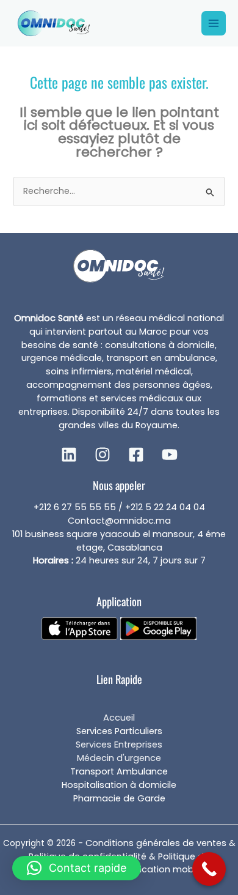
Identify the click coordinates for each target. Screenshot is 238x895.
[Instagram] (102, 454)
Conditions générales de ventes (155, 843)
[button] (76, 868)
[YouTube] (170, 454)
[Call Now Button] (209, 869)
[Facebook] (136, 454)
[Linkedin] (69, 454)
